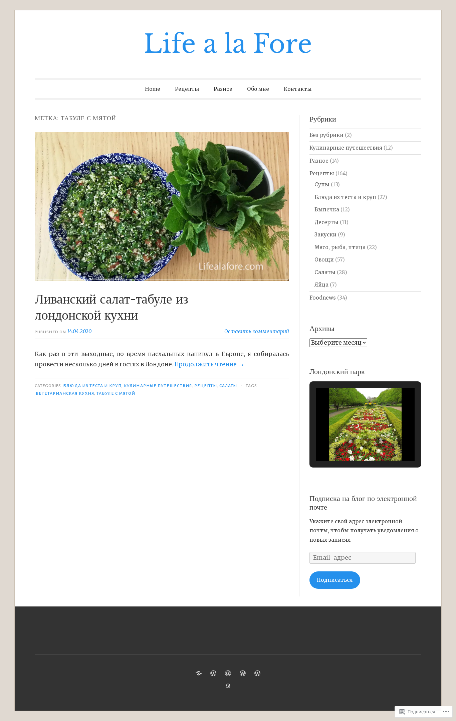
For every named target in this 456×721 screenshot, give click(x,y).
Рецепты (187, 89)
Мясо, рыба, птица (340, 247)
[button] (350, 442)
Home (152, 89)
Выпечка (326, 209)
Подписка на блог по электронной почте (363, 503)
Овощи (324, 259)
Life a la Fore (228, 43)
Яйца (321, 285)
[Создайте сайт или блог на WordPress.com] (228, 686)
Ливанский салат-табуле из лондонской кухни (111, 307)
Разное (223, 89)
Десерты (326, 222)
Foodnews (322, 298)
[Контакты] (257, 673)
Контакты (297, 89)
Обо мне (258, 89)
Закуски (325, 234)
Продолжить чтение (209, 364)
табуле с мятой (115, 393)
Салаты (228, 385)
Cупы (321, 184)
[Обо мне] (243, 673)
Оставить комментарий (256, 331)
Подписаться (335, 580)
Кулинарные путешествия (158, 385)
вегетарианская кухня (65, 393)
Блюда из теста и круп (92, 385)
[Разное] (228, 673)
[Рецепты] (213, 673)
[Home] (199, 673)
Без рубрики (326, 135)
